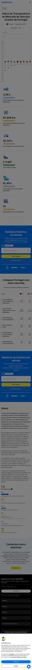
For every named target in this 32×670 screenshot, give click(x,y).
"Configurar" (12, 654)
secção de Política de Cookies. (18, 657)
